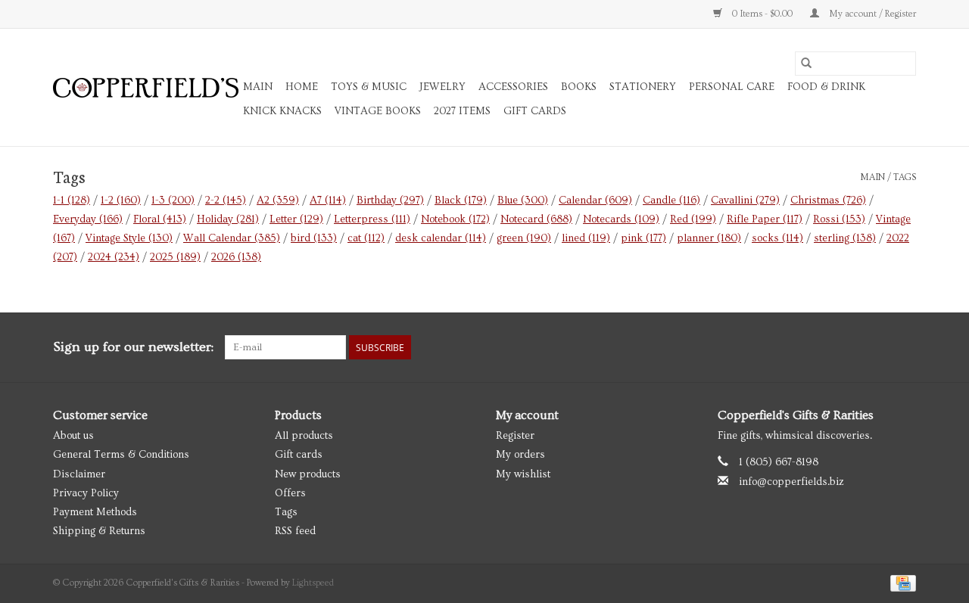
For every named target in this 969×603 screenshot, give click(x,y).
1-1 (71, 200)
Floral (159, 219)
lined (586, 238)
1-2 (121, 200)
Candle (671, 200)
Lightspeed (313, 583)
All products (304, 436)
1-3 (173, 200)
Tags (904, 177)
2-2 (225, 200)
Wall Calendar (231, 238)
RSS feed (295, 531)
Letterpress (372, 219)
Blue (522, 200)
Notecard (536, 219)
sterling (845, 238)
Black (461, 200)
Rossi (839, 219)
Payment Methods (95, 512)
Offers (290, 493)
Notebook (455, 219)
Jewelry (442, 87)
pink (643, 238)
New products (308, 474)
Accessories (513, 87)
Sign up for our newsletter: (133, 347)
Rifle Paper (764, 219)
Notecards (621, 219)
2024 (113, 257)
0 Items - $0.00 (762, 14)
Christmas (828, 200)
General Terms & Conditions (121, 455)
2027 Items (462, 111)
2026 (236, 257)
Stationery (642, 87)
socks (777, 238)
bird (314, 238)
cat (366, 238)
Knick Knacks (282, 111)
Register (515, 436)
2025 (175, 257)
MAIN (258, 87)
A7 (328, 200)
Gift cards (534, 111)
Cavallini (745, 200)
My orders (520, 455)
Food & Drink (826, 87)
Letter (296, 219)
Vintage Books (378, 111)
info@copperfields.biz (791, 482)
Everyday (88, 219)
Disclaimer (79, 474)
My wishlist (523, 474)
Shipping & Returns (99, 531)
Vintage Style (129, 238)
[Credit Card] (900, 581)
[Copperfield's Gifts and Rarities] (145, 88)
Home (301, 87)
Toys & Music (369, 87)
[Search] (806, 63)
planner (709, 238)
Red (693, 219)
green (524, 238)
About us (73, 436)
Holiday (228, 219)
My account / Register (871, 14)
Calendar (595, 200)
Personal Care (731, 87)
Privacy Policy (86, 493)
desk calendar (440, 238)
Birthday (390, 200)
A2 (278, 200)
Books (579, 87)
